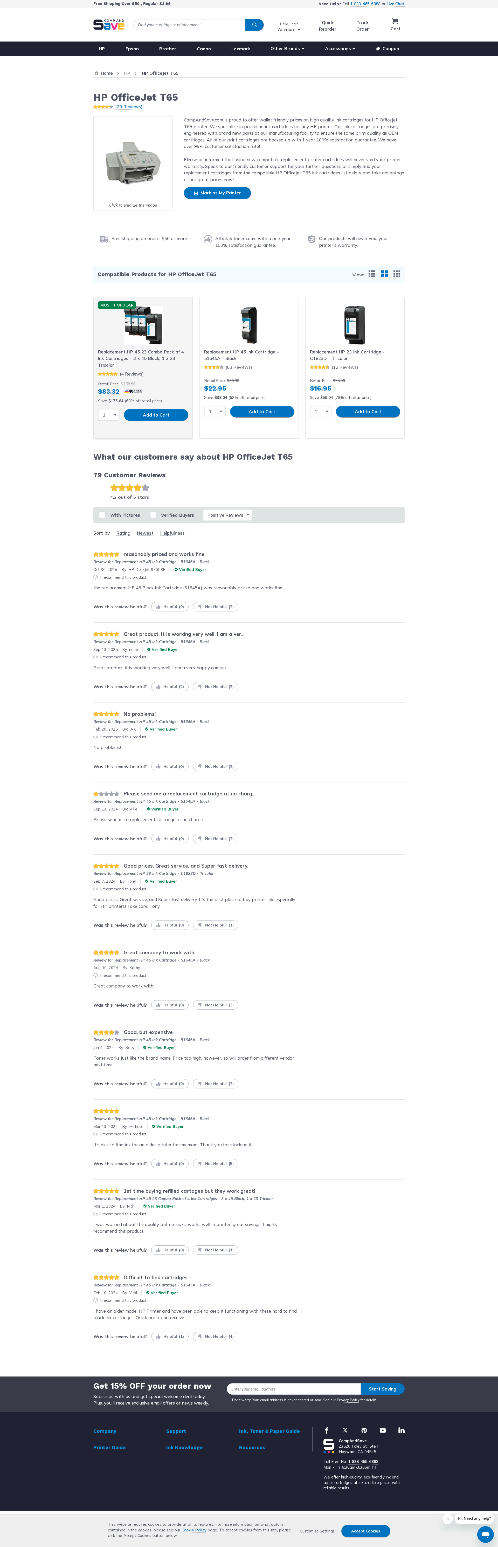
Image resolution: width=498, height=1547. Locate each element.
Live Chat (396, 3)
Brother (167, 48)
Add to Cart (156, 415)
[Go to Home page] (109, 24)
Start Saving (382, 1389)
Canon (204, 48)
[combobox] (198, 25)
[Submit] (254, 25)
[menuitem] (372, 273)
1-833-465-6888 (365, 3)
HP (102, 48)
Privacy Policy (348, 1400)
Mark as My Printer (220, 192)
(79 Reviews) (128, 106)
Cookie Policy (194, 1530)
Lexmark (240, 48)
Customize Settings (317, 1531)
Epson (132, 48)
